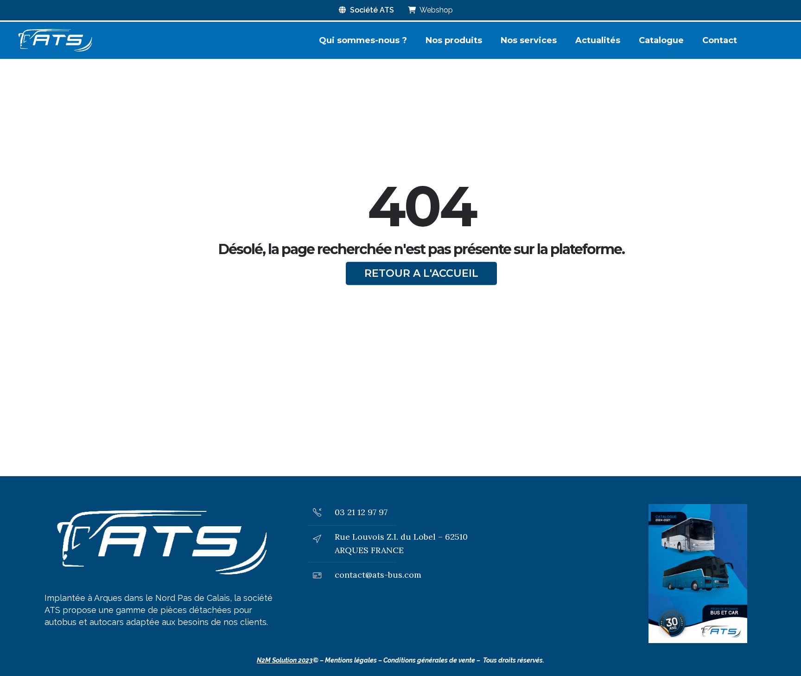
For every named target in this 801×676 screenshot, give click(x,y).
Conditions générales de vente (429, 660)
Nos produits (454, 40)
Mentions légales (351, 660)
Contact (719, 40)
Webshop (435, 10)
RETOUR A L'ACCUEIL (421, 273)
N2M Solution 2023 (285, 660)
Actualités (597, 40)
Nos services (529, 40)
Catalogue (661, 40)
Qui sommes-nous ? (363, 40)
